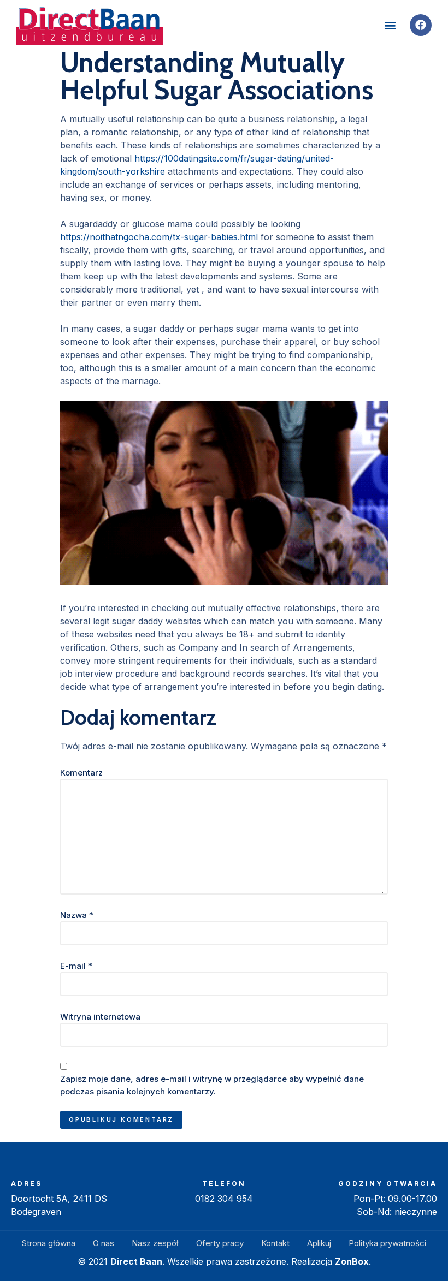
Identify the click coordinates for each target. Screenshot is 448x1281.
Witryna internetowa (100, 1016)
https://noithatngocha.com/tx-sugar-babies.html (159, 236)
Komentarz (81, 772)
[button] (390, 25)
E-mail (76, 966)
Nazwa (76, 915)
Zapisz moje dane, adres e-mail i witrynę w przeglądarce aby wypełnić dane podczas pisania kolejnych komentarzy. (212, 1085)
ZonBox (352, 1261)
